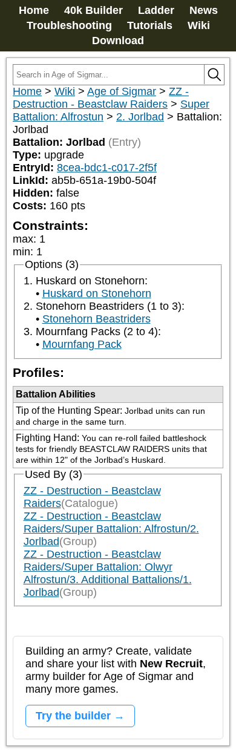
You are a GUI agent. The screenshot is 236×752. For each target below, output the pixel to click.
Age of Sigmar (121, 91)
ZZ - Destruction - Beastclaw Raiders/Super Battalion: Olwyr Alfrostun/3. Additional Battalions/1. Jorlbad (108, 573)
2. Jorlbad (140, 117)
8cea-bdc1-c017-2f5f (107, 168)
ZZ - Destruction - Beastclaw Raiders (101, 97)
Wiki (199, 25)
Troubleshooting (69, 25)
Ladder (156, 10)
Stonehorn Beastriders (96, 319)
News (203, 10)
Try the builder (73, 716)
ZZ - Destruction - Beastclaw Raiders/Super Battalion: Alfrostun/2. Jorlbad (111, 529)
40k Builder (93, 10)
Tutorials (149, 25)
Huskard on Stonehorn (96, 293)
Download (118, 40)
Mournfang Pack (82, 344)
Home (34, 10)
